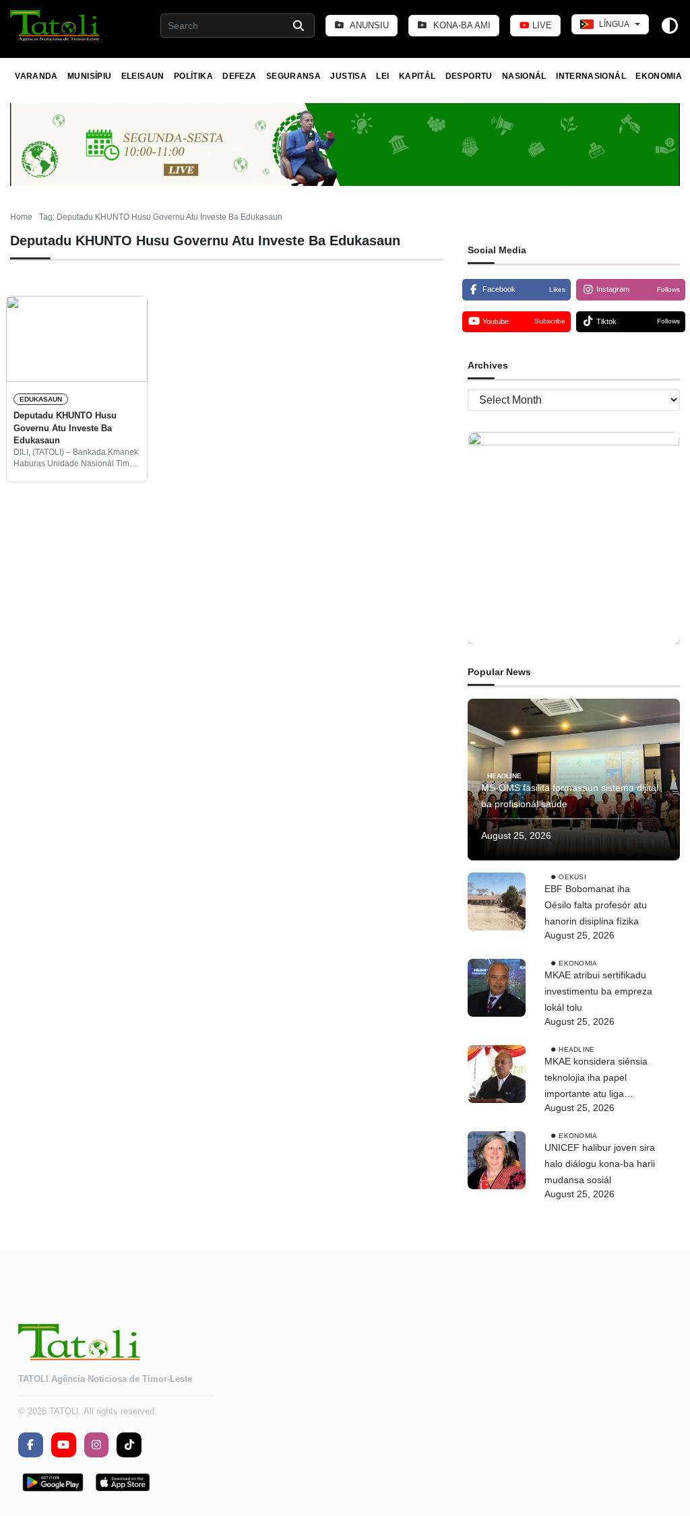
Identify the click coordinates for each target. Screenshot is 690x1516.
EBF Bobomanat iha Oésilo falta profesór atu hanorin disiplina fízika (595, 904)
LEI (382, 76)
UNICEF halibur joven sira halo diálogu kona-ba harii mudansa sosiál (599, 1163)
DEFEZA (239, 76)
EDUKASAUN (41, 399)
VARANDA (36, 76)
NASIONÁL (524, 76)
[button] (55, 25)
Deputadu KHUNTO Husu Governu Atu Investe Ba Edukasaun (65, 427)
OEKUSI (572, 877)
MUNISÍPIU (89, 76)
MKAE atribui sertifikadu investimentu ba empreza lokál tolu (598, 991)
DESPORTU (469, 76)
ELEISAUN (142, 76)
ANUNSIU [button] (368, 25)
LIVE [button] (541, 25)
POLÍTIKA (193, 76)
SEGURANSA (293, 76)
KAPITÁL (417, 76)
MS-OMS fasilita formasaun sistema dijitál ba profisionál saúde (569, 795)
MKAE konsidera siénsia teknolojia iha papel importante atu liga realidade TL (596, 1079)
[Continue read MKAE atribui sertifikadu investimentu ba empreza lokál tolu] (497, 988)
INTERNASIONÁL (591, 76)
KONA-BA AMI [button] (461, 25)
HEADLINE (504, 776)
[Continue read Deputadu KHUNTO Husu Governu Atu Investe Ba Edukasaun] (77, 339)
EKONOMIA (658, 76)
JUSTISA (348, 76)
